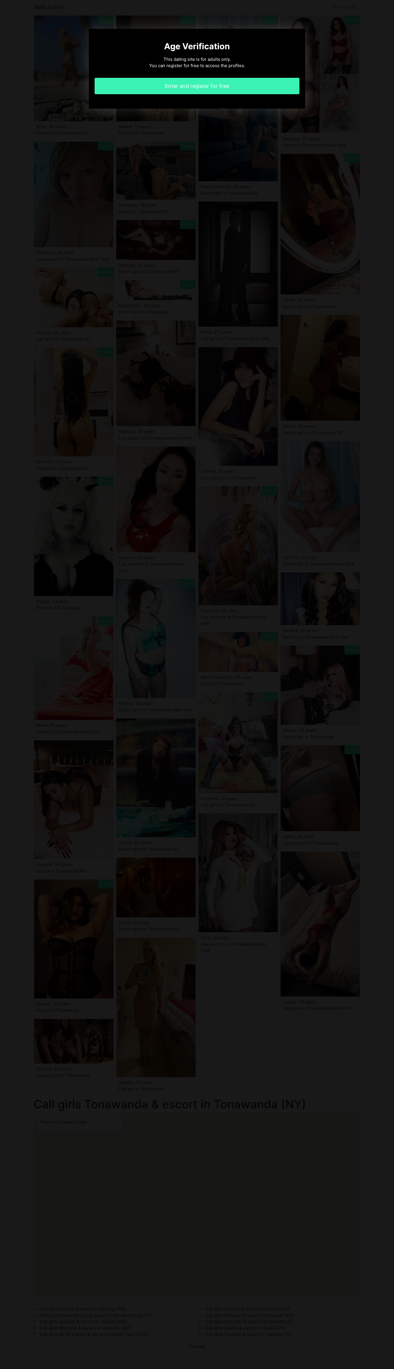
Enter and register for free (197, 86)
